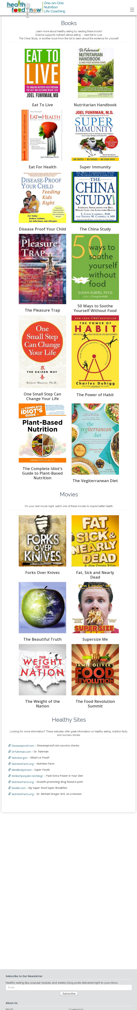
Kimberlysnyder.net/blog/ (27, 775)
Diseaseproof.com (22, 745)
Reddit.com (18, 787)
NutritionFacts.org (22, 763)
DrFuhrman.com (21, 751)
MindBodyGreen (21, 769)
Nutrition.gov (19, 757)
